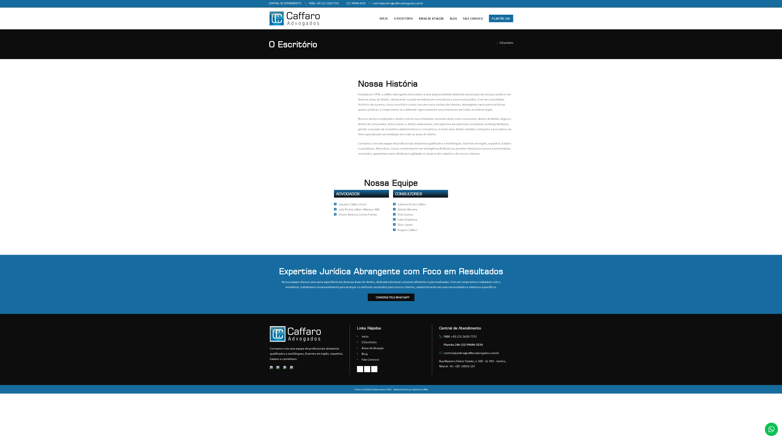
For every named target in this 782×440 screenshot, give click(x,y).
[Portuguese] (273, 368)
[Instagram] (367, 369)
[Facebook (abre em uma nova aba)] (502, 3)
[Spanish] (286, 368)
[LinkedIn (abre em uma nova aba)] (511, 3)
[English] (279, 368)
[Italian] (292, 368)
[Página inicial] (495, 42)
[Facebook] (360, 369)
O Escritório (506, 42)
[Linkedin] (374, 369)
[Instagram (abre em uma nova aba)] (507, 3)
